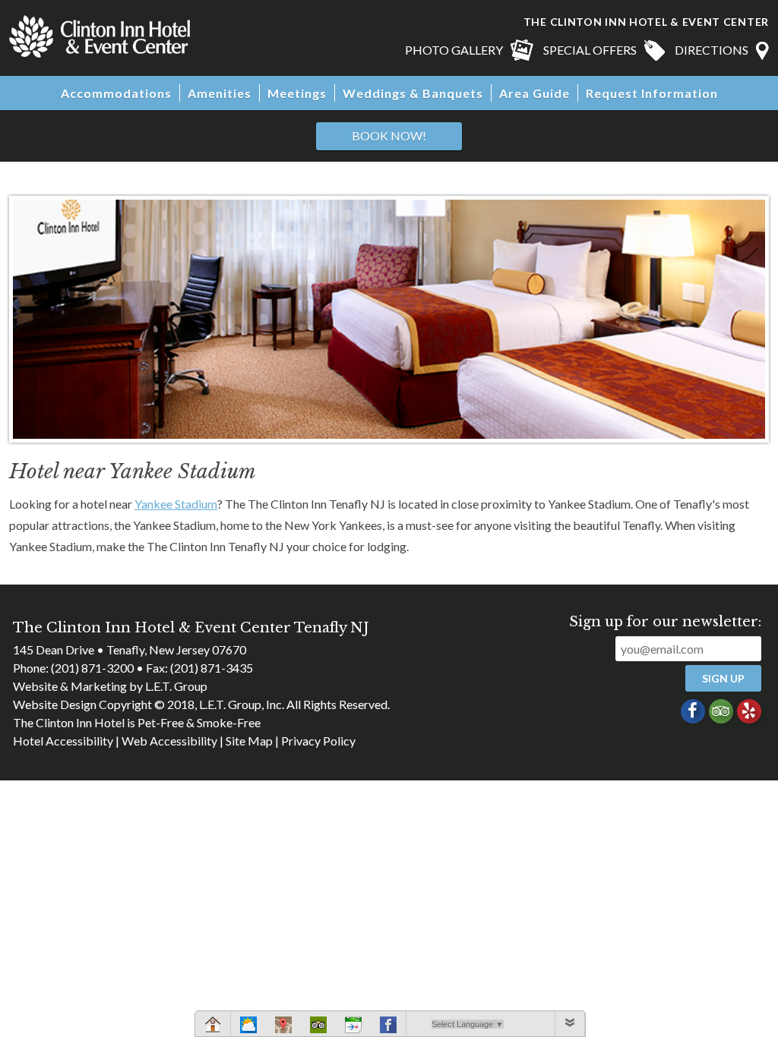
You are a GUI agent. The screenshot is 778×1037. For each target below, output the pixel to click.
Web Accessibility (169, 740)
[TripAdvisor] (318, 1027)
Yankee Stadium (175, 503)
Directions (711, 50)
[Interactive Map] (283, 1027)
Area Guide (534, 93)
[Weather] (248, 1027)
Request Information (652, 93)
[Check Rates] (353, 1027)
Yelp (749, 711)
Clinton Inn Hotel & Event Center (99, 36)
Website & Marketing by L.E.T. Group (110, 686)
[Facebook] (388, 1027)
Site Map (249, 740)
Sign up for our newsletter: (665, 621)
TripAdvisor (721, 711)
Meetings (297, 93)
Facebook (693, 711)
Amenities (219, 93)
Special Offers (590, 50)
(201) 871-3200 (92, 667)
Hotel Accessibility (63, 740)
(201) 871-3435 (211, 667)
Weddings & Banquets (413, 93)
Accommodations (116, 93)
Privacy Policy (318, 740)
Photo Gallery (454, 50)
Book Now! (389, 135)
